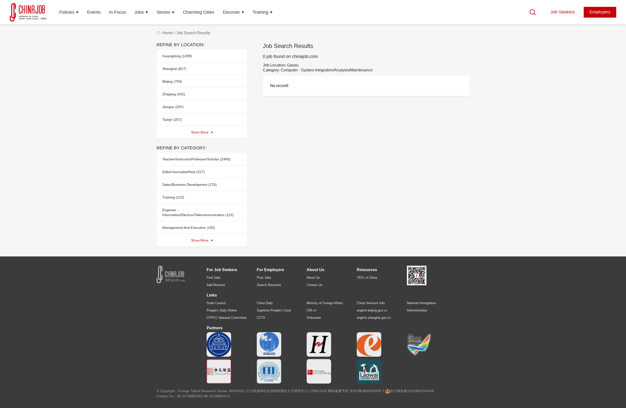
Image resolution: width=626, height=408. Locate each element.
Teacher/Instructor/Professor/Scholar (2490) (196, 159)
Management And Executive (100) (188, 228)
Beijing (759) (172, 81)
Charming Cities (198, 12)
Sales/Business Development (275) (189, 185)
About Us (313, 277)
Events (94, 12)
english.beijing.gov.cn (372, 310)
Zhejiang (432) (173, 94)
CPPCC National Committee (226, 318)
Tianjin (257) (172, 119)
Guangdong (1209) (177, 56)
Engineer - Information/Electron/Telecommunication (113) (198, 212)
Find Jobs (214, 277)
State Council (216, 303)
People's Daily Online (222, 310)
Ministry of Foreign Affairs (325, 303)
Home (167, 33)
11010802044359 (420, 391)
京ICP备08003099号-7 (366, 391)
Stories (163, 12)
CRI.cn (311, 310)
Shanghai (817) (174, 69)
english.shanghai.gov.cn (374, 318)
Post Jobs (264, 277)
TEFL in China (367, 277)
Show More (200, 132)
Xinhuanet (314, 318)
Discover (231, 12)
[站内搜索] (532, 12)
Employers (600, 12)
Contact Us (315, 285)
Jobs (139, 12)
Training (260, 12)
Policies (66, 12)
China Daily (265, 303)
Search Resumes (269, 285)
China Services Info (371, 303)
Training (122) (173, 197)
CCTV (261, 318)
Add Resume (216, 285)
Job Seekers (562, 12)
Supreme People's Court (274, 310)
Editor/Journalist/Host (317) (183, 172)
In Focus (117, 12)
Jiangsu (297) (173, 107)
